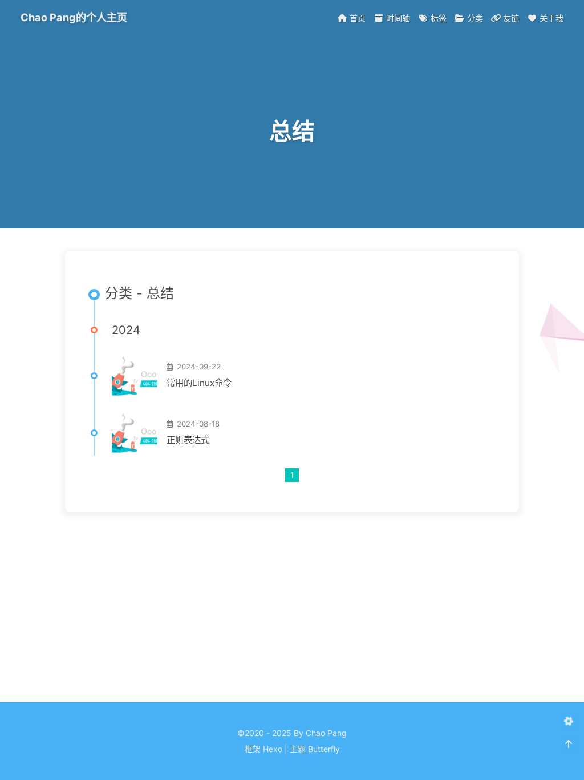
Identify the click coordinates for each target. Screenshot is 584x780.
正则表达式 (188, 440)
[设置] (568, 721)
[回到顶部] (568, 744)
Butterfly (324, 749)
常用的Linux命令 (199, 382)
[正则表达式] (134, 433)
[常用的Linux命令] (134, 376)
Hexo (272, 749)
